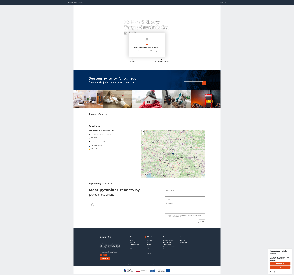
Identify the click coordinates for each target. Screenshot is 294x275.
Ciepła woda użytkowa (168, 240)
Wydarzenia (149, 248)
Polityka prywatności (134, 244)
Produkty (149, 246)
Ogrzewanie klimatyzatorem (169, 246)
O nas (131, 240)
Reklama (132, 248)
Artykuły (148, 242)
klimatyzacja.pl (183, 240)
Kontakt (132, 246)
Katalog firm (149, 251)
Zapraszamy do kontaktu (193, 80)
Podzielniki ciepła (167, 242)
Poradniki (149, 253)
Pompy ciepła (166, 248)
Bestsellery (165, 251)
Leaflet (203, 176)
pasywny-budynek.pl (184, 242)
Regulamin (132, 242)
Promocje (149, 244)
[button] (173, 154)
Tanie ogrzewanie (167, 244)
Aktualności (149, 240)
